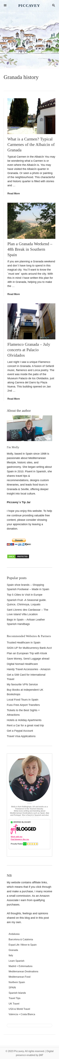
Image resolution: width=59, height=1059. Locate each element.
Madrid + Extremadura (20, 966)
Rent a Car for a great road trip (25, 725)
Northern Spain (17, 982)
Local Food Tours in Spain (22, 699)
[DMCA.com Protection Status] (18, 557)
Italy (11, 955)
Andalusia (14, 934)
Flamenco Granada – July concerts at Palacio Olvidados (28, 350)
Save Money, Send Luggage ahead (28, 658)
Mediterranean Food (19, 976)
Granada (13, 950)
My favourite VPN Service (22, 684)
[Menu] (5, 5)
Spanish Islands (17, 993)
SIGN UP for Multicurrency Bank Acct (29, 647)
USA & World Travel (19, 1009)
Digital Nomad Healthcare (22, 663)
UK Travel (14, 1003)
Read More (13, 193)
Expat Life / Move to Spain (23, 944)
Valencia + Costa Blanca (22, 1014)
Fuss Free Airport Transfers (23, 704)
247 (41, 1055)
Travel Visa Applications (21, 736)
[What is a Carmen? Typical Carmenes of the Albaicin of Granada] (31, 116)
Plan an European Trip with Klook (27, 653)
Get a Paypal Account (20, 730)
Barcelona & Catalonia (21, 939)
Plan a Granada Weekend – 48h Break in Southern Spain (29, 249)
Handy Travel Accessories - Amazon (28, 669)
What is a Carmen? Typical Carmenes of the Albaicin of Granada (31, 144)
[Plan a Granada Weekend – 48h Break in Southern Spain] (31, 221)
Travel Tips (14, 998)
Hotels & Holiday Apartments (24, 720)
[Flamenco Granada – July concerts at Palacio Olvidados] (31, 321)
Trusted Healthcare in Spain (23, 642)
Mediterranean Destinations (23, 971)
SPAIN (12, 987)
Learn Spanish (16, 961)
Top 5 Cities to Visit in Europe (24, 594)
